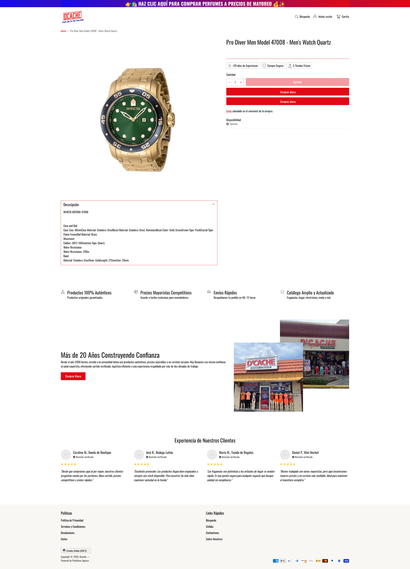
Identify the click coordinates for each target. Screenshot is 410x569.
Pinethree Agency (80, 560)
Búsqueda (211, 520)
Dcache (83, 557)
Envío (229, 111)
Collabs (209, 526)
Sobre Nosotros (214, 539)
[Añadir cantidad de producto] (241, 82)
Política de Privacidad (72, 520)
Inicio (63, 31)
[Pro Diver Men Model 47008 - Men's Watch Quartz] (139, 117)
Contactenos (212, 533)
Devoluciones (68, 533)
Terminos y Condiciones (73, 526)
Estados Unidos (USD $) (76, 550)
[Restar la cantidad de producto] (229, 82)
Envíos (64, 539)
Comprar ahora (287, 92)
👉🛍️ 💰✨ (205, 3)
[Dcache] (72, 16)
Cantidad (230, 74)
